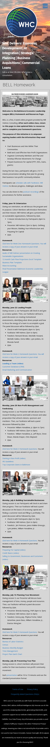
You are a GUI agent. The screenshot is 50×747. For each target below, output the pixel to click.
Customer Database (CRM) (13, 367)
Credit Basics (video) (10, 553)
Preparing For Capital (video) (13, 550)
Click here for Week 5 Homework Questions (19, 632)
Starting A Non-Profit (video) (13, 458)
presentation (12, 675)
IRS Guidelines (8, 461)
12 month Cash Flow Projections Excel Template (21, 259)
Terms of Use (17, 689)
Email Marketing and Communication (17, 370)
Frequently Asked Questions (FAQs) (25, 694)
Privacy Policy (32, 689)
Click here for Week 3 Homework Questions (19, 449)
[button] (46, 4)
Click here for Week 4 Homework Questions (19, 540)
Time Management (10, 651)
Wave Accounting (9, 266)
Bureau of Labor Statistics (12, 641)
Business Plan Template (12, 262)
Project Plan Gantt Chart (12, 654)
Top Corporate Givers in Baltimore (16, 464)
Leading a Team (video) (12, 363)
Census (5, 645)
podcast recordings (31, 192)
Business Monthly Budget (12, 648)
